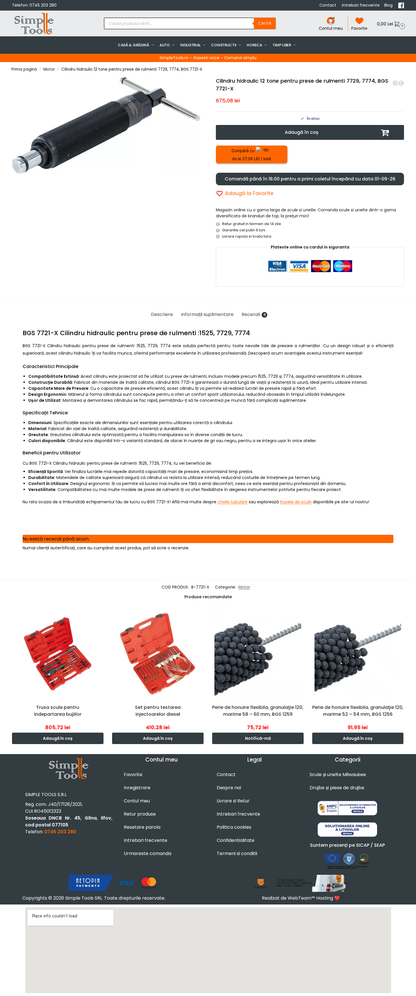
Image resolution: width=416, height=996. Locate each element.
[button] (390, 23)
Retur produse (140, 814)
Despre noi (229, 787)
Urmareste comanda (147, 853)
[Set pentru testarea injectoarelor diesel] (158, 653)
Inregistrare (137, 787)
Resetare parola (142, 827)
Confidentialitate (235, 840)
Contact (328, 5)
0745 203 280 (43, 5)
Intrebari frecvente (361, 5)
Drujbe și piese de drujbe (337, 787)
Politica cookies (234, 827)
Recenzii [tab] (254, 314)
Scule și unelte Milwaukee (338, 774)
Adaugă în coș (302, 132)
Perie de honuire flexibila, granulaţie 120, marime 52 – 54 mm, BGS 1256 (357, 710)
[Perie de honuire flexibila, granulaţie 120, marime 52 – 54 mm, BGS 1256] (358, 653)
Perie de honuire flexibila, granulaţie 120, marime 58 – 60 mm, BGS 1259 (257, 710)
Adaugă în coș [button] (58, 738)
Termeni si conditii (237, 853)
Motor (49, 69)
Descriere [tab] (162, 314)
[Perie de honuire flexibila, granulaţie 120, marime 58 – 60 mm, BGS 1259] (258, 653)
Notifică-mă (258, 738)
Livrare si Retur (233, 801)
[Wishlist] (100, 616)
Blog (389, 5)
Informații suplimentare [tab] (207, 314)
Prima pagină (24, 69)
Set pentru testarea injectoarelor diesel (158, 710)
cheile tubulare (233, 502)
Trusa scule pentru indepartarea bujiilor (57, 710)
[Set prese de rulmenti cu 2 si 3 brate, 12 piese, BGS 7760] (401, 83)
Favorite (359, 28)
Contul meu (331, 28)
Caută (264, 23)
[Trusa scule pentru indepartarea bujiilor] (57, 653)
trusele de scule (296, 502)
